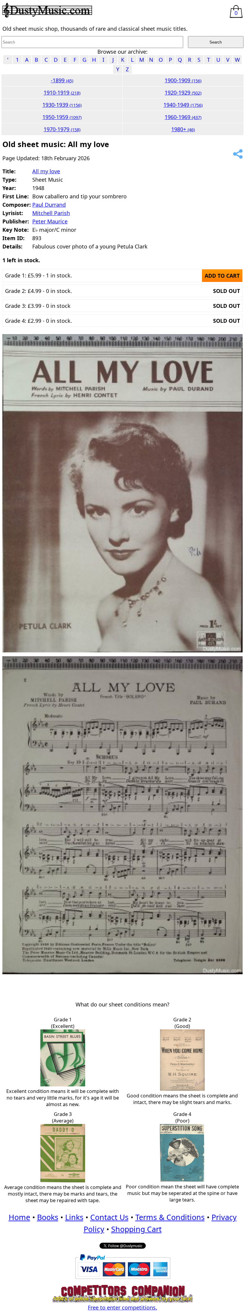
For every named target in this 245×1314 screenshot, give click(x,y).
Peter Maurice (50, 221)
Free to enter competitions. (122, 1307)
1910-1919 (62, 92)
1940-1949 (183, 104)
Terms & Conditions (170, 1217)
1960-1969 (183, 117)
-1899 (62, 80)
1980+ (183, 129)
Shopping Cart (136, 1229)
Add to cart (222, 275)
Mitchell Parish (51, 213)
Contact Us (109, 1217)
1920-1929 (183, 92)
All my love (46, 171)
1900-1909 (183, 80)
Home (19, 1217)
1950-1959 (62, 117)
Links (74, 1217)
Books (47, 1217)
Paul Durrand (49, 204)
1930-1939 (62, 104)
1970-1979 (62, 129)
